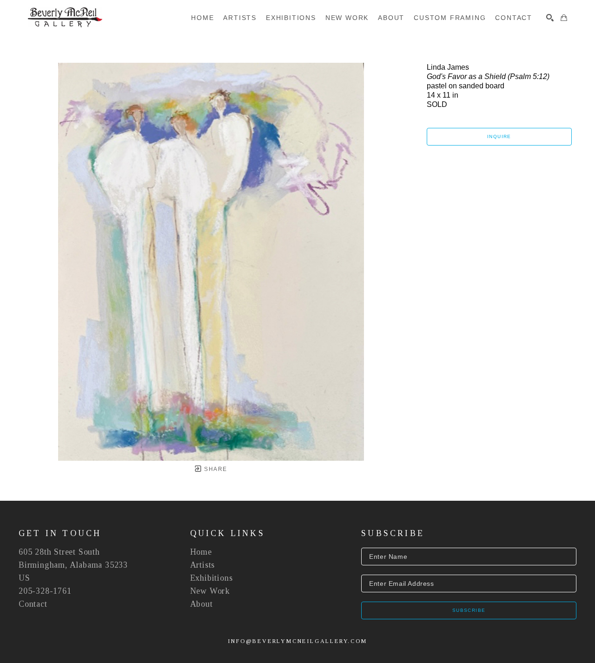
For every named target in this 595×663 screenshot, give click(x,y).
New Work (210, 591)
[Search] (550, 17)
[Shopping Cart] (564, 17)
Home (201, 552)
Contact (33, 604)
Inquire (499, 136)
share (214, 469)
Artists (202, 565)
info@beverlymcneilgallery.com (297, 641)
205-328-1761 (45, 591)
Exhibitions (211, 578)
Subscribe (469, 610)
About (201, 604)
